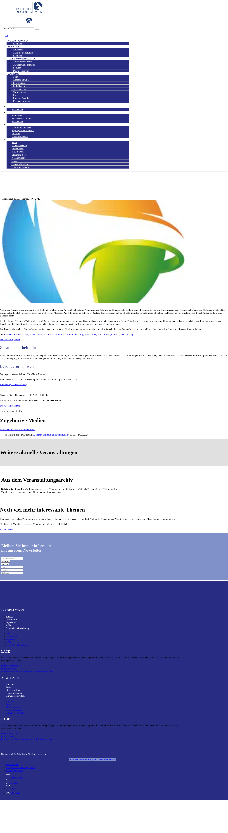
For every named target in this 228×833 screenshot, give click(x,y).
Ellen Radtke (90, 334)
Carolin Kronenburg (74, 334)
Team (8, 687)
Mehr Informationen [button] (10, 665)
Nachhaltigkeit (18, 158)
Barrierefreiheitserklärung (17, 628)
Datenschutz (11, 619)
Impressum (11, 622)
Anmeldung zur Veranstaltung (13, 384)
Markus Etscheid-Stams (40, 334)
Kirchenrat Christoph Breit (16, 334)
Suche (6, 28)
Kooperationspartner (22, 101)
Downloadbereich (21, 71)
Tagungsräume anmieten (24, 65)
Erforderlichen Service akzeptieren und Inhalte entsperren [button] (27, 671)
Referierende (18, 43)
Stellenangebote (13, 690)
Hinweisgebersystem (15, 696)
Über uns (10, 684)
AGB (8, 625)
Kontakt (9, 616)
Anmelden (5, 561)
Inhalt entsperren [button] (8, 668)
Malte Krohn (58, 334)
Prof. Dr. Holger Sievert (108, 334)
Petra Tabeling (126, 334)
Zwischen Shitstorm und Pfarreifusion (17, 429)
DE (6, 35)
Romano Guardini (14, 693)
